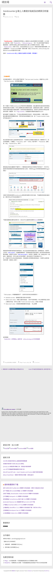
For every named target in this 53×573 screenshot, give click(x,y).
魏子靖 (17, 17)
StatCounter (8, 47)
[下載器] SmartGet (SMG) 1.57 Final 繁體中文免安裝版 (18, 505)
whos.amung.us (27, 43)
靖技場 (5, 2)
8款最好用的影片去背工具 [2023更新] (13, 464)
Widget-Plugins (23, 362)
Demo (36, 220)
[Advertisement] (26, 28)
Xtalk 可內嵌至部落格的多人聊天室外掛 (40, 369)
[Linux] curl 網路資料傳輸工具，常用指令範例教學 (17, 466)
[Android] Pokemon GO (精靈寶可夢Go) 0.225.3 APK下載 (19, 502)
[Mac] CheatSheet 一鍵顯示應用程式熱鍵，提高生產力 (18, 475)
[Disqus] (26, 388)
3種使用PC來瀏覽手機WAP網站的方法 (12, 369)
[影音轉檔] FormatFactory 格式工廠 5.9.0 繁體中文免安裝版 (19, 499)
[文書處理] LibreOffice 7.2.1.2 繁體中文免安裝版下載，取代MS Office (22, 507)
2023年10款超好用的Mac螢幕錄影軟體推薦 (15, 461)
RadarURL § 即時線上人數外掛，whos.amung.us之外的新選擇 (22, 339)
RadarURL (17, 43)
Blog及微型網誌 (8, 362)
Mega (6, 560)
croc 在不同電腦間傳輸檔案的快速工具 (13, 469)
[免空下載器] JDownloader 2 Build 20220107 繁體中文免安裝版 (21, 493)
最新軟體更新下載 (11, 485)
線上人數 (29, 362)
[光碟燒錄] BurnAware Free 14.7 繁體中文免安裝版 (17, 510)
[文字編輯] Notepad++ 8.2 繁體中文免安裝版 (15, 496)
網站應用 (14, 362)
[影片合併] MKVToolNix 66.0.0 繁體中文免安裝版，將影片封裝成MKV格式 (23, 488)
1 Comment (37, 362)
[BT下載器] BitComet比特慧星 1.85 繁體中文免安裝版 (18, 491)
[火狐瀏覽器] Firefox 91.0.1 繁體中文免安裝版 (15, 513)
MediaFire (7, 563)
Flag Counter (20, 111)
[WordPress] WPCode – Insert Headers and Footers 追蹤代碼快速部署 (23, 472)
